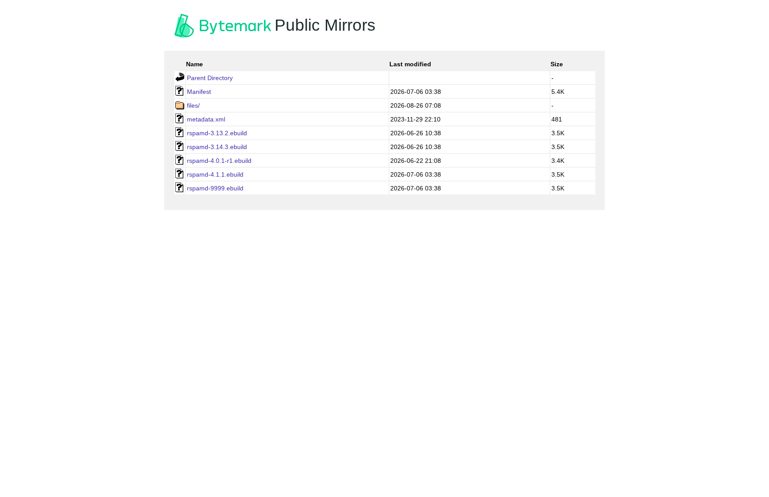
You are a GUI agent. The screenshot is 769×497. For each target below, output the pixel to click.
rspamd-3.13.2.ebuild (217, 133)
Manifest (199, 91)
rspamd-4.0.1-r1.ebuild (219, 160)
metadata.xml (206, 119)
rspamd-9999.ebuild (215, 188)
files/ (193, 105)
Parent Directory (210, 77)
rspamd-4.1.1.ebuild (215, 174)
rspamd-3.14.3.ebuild (217, 146)
